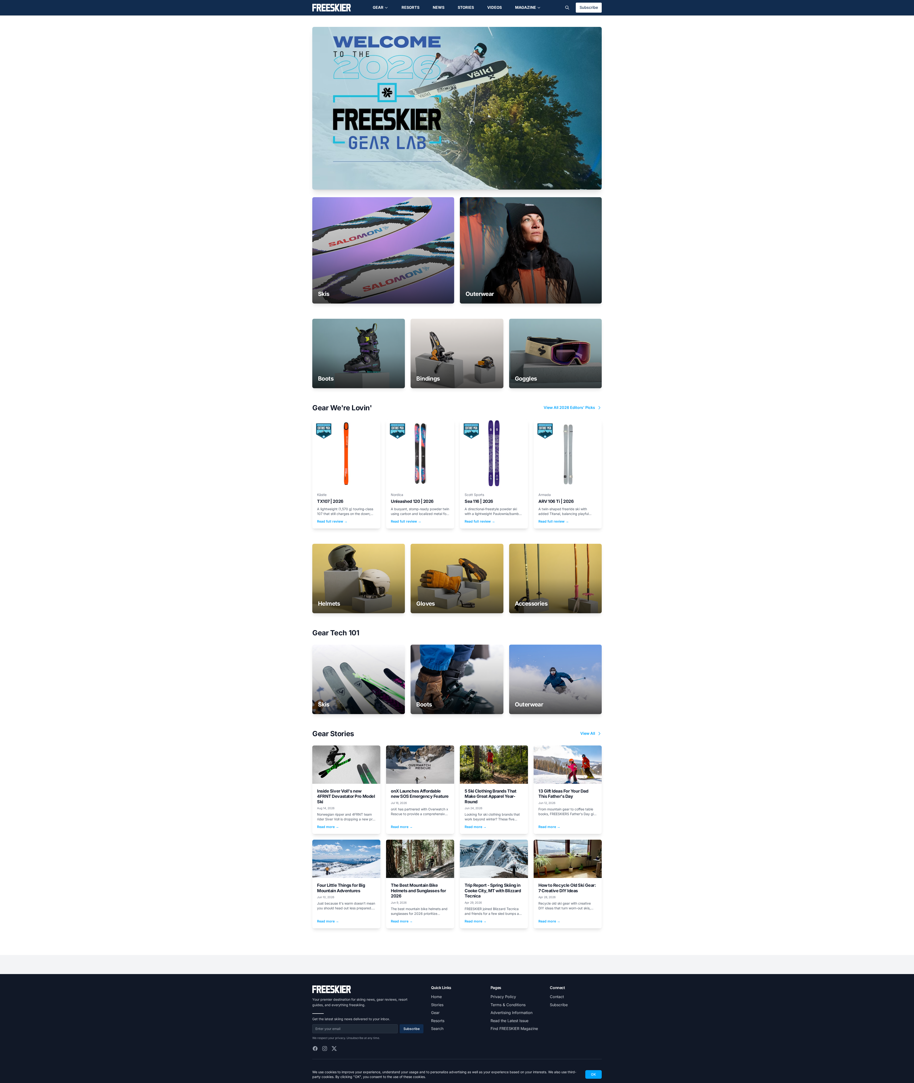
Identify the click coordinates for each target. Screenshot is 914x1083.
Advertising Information (511, 1012)
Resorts (410, 7)
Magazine (525, 7)
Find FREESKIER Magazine (514, 1028)
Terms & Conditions (508, 1004)
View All (587, 733)
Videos (494, 7)
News (438, 7)
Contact (557, 996)
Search (437, 1028)
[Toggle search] (567, 7)
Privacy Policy (503, 996)
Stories (466, 7)
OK (593, 1074)
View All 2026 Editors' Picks (569, 407)
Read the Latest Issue (509, 1020)
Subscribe (589, 7)
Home (436, 996)
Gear (378, 7)
